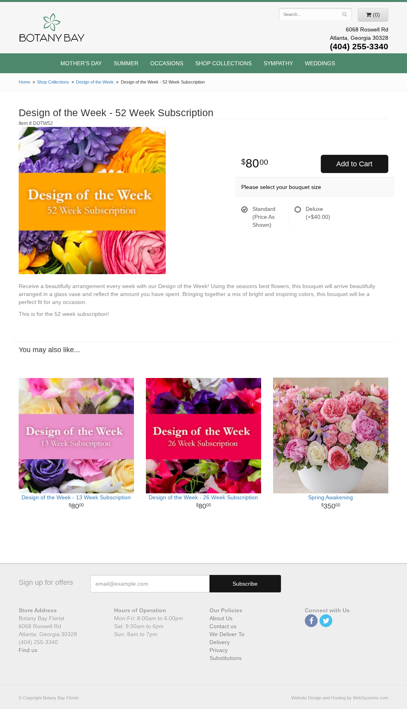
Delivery (219, 642)
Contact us (222, 626)
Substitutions (225, 658)
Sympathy (278, 63)
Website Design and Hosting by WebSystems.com (339, 697)
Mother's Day (81, 63)
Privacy (218, 650)
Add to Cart (354, 164)
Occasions (166, 63)
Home (24, 82)
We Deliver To (226, 634)
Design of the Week (95, 82)
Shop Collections (223, 63)
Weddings (320, 63)
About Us (221, 618)
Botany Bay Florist (52, 29)
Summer (126, 63)
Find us (28, 650)
